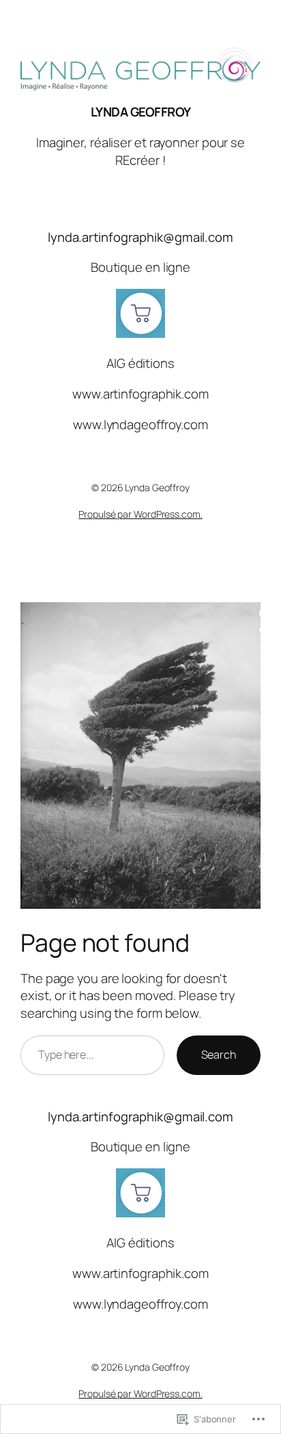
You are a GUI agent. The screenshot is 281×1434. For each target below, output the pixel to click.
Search (218, 1054)
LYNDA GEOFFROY (141, 112)
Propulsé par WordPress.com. (140, 514)
